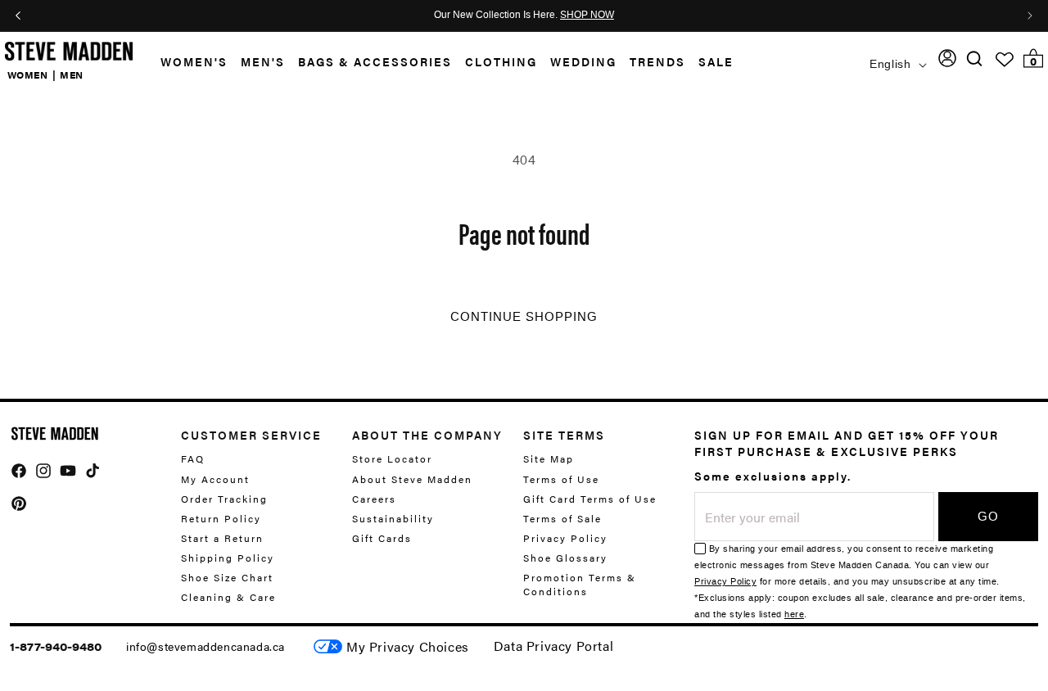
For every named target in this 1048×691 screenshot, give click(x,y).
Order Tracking (224, 498)
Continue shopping (524, 317)
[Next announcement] (1030, 15)
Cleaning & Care (228, 596)
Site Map (548, 459)
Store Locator (392, 459)
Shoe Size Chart (227, 577)
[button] (187, 62)
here (794, 614)
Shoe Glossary (565, 557)
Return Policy (221, 518)
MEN (72, 74)
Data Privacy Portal (553, 645)
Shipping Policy (227, 557)
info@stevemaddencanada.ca (205, 646)
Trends (657, 61)
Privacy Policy (565, 538)
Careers (374, 498)
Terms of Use (561, 479)
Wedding (583, 61)
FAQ (193, 459)
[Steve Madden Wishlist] (1005, 60)
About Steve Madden (412, 479)
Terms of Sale (562, 518)
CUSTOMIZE (407, 646)
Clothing (501, 61)
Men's (263, 61)
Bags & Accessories (375, 61)
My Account (215, 479)
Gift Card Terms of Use (590, 498)
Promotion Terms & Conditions (579, 584)
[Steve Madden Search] (974, 58)
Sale (716, 61)
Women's (194, 61)
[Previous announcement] (18, 15)
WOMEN (27, 74)
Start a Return (222, 538)
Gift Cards (382, 538)
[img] (974, 58)
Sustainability (393, 518)
